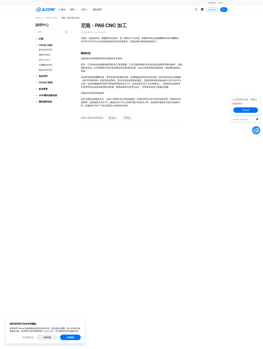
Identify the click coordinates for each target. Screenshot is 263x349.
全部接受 (70, 337)
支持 (84, 9)
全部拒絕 (47, 337)
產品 (63, 9)
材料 (72, 9)
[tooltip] (245, 105)
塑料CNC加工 (52, 18)
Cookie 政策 (48, 331)
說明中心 (39, 18)
